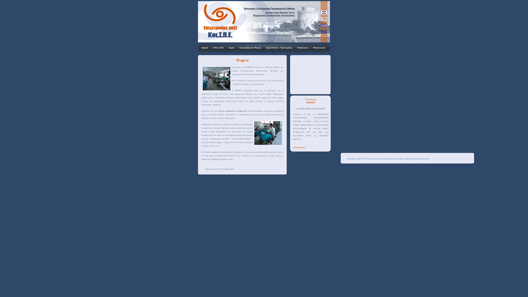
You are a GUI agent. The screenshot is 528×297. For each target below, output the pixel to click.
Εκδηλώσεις (302, 48)
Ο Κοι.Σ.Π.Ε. (218, 48)
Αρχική (204, 48)
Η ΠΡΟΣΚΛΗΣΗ (299, 148)
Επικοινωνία (319, 48)
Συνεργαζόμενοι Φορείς (250, 48)
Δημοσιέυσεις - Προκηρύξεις (279, 48)
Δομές (231, 48)
